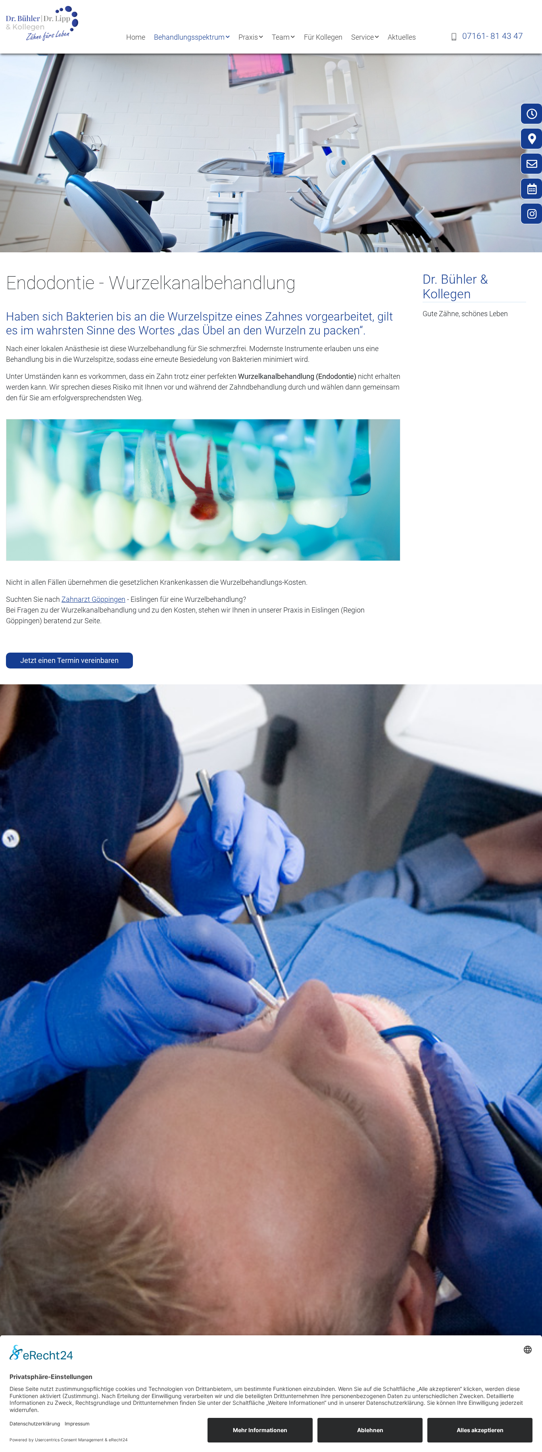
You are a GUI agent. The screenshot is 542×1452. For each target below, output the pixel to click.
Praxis (248, 37)
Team (281, 37)
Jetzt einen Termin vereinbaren (69, 660)
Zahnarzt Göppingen (93, 599)
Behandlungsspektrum (189, 37)
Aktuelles (402, 37)
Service (362, 37)
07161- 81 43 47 (492, 36)
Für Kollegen (323, 37)
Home (135, 37)
